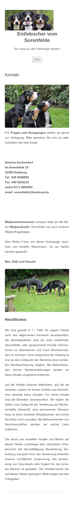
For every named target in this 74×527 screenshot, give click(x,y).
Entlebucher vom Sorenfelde (37, 37)
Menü (37, 59)
